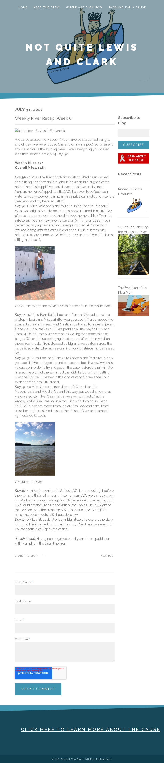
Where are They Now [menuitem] (84, 7)
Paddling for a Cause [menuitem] (127, 7)
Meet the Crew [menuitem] (47, 7)
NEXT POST (107, 555)
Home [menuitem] (23, 7)
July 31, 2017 (29, 109)
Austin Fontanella (52, 131)
